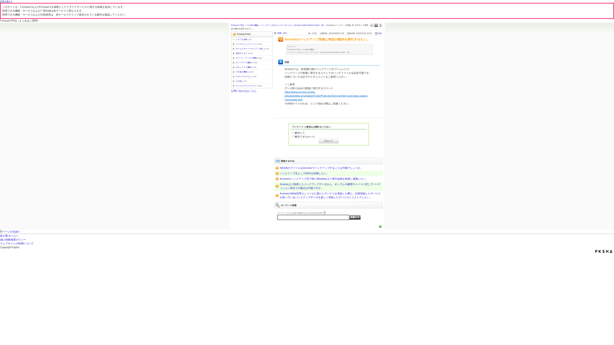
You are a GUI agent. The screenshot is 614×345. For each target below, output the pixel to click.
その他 (241, 81)
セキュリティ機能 (246, 67)
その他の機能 (252, 25)
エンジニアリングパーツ (249, 86)
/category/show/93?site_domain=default (233, 44)
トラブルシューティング (249, 44)
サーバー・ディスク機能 (249, 58)
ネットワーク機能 (246, 62)
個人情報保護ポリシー (13, 239)
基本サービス (244, 53)
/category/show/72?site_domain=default (233, 76)
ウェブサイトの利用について (16, 243)
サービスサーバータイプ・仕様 (252, 49)
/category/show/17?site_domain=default (233, 58)
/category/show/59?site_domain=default (233, 71)
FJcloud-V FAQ (237, 25)
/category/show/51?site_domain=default (233, 67)
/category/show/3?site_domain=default (233, 48)
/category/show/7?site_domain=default (233, 53)
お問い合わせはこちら (244, 91)
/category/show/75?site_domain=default (233, 81)
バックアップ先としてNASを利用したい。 (304, 173)
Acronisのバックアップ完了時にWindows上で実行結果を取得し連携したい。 (324, 178)
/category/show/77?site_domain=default (233, 85)
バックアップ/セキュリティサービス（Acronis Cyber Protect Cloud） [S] (292, 25)
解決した (300, 132)
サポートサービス (246, 76)
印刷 (380, 33)
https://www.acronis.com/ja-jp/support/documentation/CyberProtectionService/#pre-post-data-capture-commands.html (326, 96)
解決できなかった (305, 136)
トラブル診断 (244, 39)
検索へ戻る (282, 33)
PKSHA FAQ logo (603, 251)
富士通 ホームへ (9, 235)
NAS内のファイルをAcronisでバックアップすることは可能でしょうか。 (321, 168)
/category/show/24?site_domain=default (233, 62)
